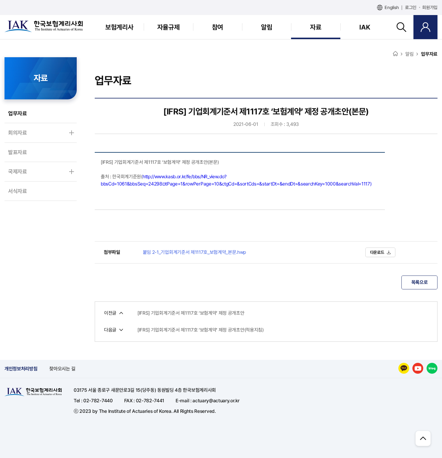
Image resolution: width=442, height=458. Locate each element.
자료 (315, 27)
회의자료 (17, 132)
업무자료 (17, 113)
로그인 (410, 7)
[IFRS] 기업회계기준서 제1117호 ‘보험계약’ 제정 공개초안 (190, 313)
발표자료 (17, 152)
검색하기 (401, 27)
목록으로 (419, 282)
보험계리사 (119, 27)
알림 (266, 27)
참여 (217, 27)
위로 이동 (423, 438)
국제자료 (17, 171)
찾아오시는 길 (62, 369)
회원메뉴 (425, 27)
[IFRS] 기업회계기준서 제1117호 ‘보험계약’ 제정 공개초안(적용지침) (200, 330)
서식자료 (17, 191)
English (392, 7)
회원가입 (429, 7)
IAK (364, 27)
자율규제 (168, 27)
